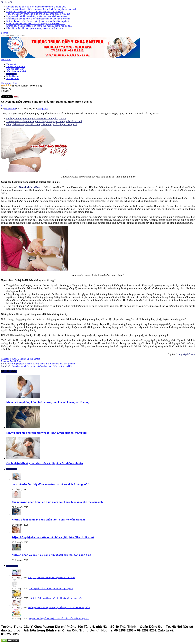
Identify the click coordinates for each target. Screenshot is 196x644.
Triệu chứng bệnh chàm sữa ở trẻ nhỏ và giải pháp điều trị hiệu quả (38, 14)
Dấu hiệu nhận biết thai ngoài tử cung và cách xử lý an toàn (34, 28)
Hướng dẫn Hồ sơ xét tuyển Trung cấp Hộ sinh (51, 588)
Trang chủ (11, 64)
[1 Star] (2, 85)
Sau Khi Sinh (12, 78)
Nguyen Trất (10, 109)
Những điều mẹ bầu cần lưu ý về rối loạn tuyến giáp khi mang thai (37, 21)
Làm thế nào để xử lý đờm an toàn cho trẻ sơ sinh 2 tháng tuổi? (36, 7)
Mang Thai (11, 74)
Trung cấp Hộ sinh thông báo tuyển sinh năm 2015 (51, 577)
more (37, 359)
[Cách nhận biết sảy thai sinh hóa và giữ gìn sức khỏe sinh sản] (23, 458)
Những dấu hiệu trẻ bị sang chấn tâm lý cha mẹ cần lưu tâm (34, 11)
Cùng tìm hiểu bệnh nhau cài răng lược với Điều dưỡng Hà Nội (42, 366)
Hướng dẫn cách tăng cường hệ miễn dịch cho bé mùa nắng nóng (59, 607)
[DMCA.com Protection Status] (10, 642)
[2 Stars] (4, 85)
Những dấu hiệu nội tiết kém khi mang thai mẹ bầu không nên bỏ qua (39, 26)
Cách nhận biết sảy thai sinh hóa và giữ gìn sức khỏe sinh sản (35, 23)
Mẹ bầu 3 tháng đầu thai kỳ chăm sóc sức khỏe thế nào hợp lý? (59, 618)
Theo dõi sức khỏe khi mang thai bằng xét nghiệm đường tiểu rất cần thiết (44, 121)
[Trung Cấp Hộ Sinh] (70, 57)
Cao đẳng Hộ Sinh (15, 69)
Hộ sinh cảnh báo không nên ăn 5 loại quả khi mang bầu (55, 598)
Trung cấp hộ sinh (185, 354)
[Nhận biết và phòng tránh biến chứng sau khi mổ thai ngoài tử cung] (23, 397)
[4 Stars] (8, 85)
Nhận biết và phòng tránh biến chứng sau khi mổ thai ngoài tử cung (38, 19)
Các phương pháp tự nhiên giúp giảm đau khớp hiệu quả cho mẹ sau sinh (41, 9)
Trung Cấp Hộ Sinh (15, 66)
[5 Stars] (11, 85)
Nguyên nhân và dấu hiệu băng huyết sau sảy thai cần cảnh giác (36, 16)
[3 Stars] (6, 85)
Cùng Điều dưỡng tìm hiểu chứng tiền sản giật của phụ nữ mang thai (41, 124)
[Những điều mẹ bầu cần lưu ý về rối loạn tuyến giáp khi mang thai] (23, 427)
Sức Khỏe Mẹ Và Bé (16, 71)
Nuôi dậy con (12, 76)
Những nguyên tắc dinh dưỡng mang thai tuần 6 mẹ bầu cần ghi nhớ (42, 364)
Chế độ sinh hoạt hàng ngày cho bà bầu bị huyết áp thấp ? (36, 118)
